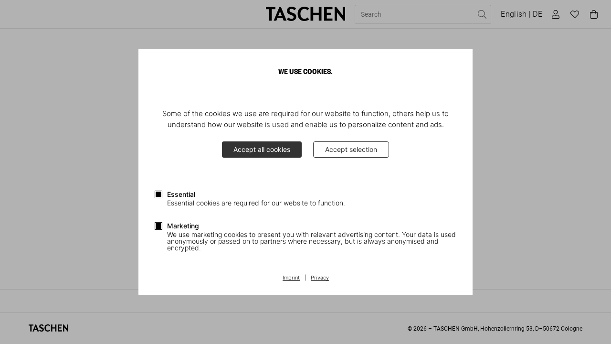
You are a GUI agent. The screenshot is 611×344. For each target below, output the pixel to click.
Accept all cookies (261, 149)
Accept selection (351, 149)
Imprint (291, 278)
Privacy (320, 278)
